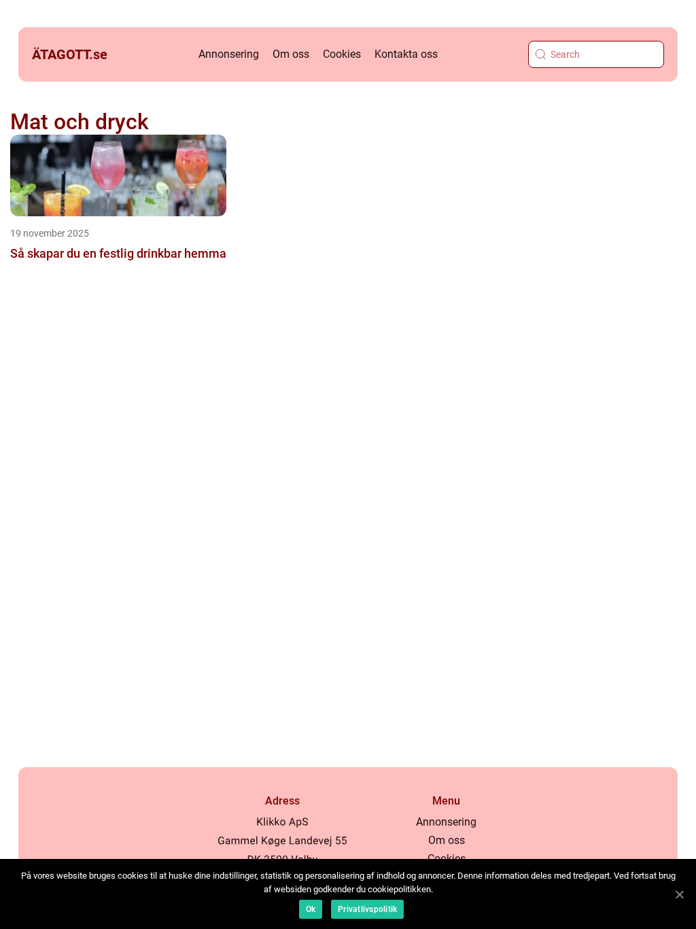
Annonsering (228, 54)
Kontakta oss (406, 54)
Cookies (342, 54)
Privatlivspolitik (367, 909)
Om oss (291, 54)
